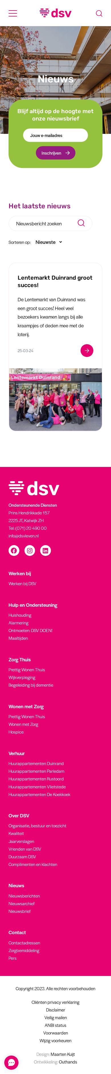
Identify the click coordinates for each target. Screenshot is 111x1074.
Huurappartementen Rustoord (36, 779)
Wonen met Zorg (23, 724)
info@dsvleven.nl (24, 536)
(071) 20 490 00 (31, 528)
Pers (13, 958)
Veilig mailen (55, 1017)
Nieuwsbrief (19, 911)
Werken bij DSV (22, 583)
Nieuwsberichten (24, 896)
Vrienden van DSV (25, 849)
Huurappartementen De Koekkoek (39, 794)
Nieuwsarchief (21, 903)
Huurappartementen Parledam (36, 771)
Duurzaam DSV (22, 856)
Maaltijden (18, 638)
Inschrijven (51, 153)
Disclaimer (55, 1010)
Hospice (16, 732)
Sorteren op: (20, 242)
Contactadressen (24, 943)
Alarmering (18, 623)
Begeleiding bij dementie (31, 685)
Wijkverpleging (22, 677)
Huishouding (20, 615)
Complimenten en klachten (33, 864)
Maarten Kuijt (55, 1054)
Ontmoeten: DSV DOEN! (30, 630)
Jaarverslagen (21, 841)
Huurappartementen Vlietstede (37, 787)
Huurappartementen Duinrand (36, 763)
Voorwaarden (55, 1033)
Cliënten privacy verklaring (55, 1002)
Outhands (55, 1062)
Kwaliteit (16, 833)
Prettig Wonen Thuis (27, 669)
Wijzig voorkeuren (55, 1040)
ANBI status (55, 1025)
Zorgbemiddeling (24, 950)
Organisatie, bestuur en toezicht (37, 825)
